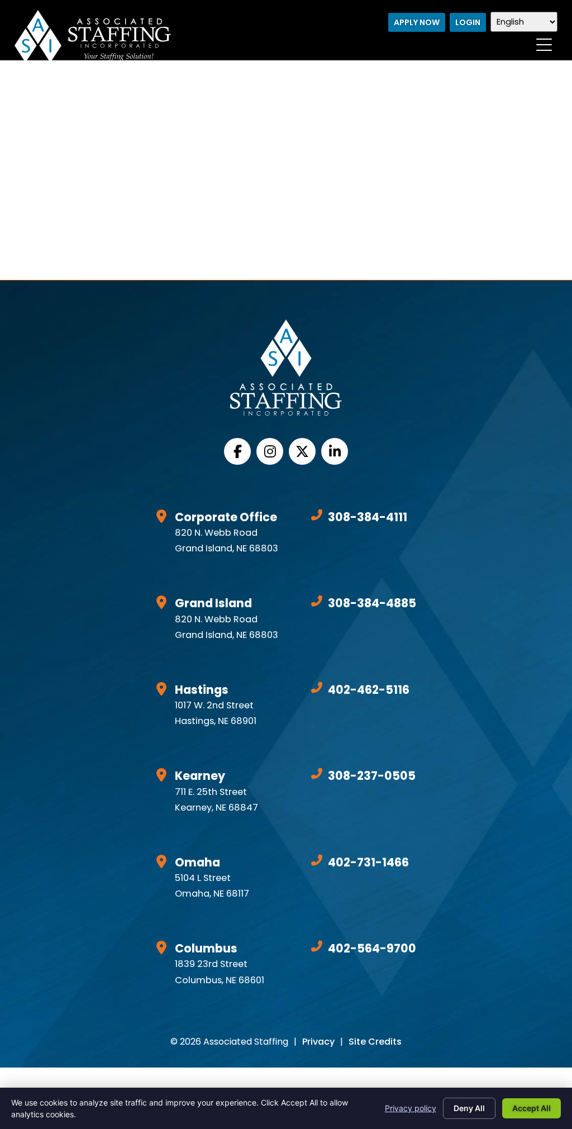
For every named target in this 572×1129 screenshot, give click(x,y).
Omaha (197, 862)
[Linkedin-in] (334, 451)
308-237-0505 (372, 776)
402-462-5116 (368, 690)
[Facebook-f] (237, 451)
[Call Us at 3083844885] (316, 601)
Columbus (206, 948)
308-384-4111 (367, 517)
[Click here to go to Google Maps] (161, 516)
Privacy (318, 1041)
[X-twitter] (302, 451)
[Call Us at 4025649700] (316, 946)
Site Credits (375, 1041)
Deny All (469, 1108)
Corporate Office (226, 517)
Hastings (201, 690)
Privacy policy (410, 1108)
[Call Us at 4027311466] (316, 860)
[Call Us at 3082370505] (316, 773)
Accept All (531, 1108)
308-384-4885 (372, 603)
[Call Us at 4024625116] (316, 687)
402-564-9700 (372, 948)
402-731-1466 (368, 862)
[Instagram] (269, 451)
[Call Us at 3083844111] (316, 515)
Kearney (200, 776)
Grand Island (213, 603)
